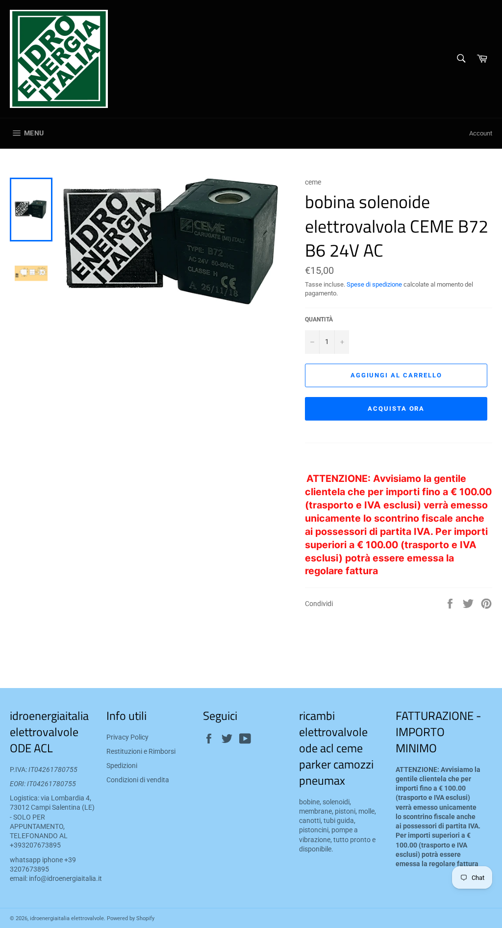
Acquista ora (396, 408)
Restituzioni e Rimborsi (141, 751)
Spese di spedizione (374, 284)
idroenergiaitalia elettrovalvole (67, 918)
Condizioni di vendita (137, 780)
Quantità (319, 319)
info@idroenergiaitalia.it (65, 878)
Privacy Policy (127, 737)
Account (480, 133)
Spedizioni (121, 765)
